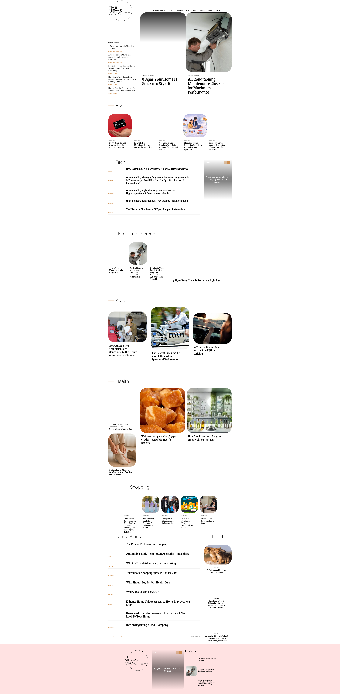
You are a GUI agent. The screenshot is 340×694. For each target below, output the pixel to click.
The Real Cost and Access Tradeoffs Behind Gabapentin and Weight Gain (120, 426)
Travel (110, 566)
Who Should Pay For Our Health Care (148, 582)
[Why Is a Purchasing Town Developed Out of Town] (189, 504)
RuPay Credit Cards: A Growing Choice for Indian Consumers (117, 145)
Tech (110, 172)
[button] (228, 11)
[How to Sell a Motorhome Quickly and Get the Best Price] (145, 125)
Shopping (165, 516)
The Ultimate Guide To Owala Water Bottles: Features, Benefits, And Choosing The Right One (130, 525)
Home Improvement (115, 51)
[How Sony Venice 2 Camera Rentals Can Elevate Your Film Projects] (220, 125)
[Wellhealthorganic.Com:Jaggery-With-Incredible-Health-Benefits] (162, 410)
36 (133, 636)
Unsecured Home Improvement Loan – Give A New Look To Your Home (156, 614)
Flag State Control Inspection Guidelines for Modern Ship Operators (193, 146)
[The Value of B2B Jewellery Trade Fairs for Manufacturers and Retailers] (170, 125)
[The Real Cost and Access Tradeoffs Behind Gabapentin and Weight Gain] (122, 404)
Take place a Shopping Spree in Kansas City (168, 521)
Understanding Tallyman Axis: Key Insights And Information (157, 200)
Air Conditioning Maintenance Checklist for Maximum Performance (120, 57)
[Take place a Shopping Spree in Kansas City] (170, 504)
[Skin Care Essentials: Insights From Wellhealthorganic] (209, 410)
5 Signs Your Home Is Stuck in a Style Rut (159, 81)
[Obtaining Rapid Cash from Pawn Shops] (208, 504)
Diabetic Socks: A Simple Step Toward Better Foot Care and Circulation (120, 472)
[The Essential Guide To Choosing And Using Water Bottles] (151, 504)
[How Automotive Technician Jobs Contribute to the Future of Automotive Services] (127, 326)
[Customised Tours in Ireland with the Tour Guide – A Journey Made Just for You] (218, 621)
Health (110, 585)
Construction (112, 73)
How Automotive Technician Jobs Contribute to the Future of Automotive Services (123, 350)
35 (129, 636)
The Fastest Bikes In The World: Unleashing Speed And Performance (166, 356)
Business (112, 140)
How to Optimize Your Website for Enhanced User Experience (157, 168)
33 (121, 636)
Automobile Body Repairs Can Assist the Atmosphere (157, 553)
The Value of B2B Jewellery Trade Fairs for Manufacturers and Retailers (168, 146)
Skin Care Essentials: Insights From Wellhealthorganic (204, 438)
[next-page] (228, 162)
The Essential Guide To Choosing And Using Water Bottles (148, 523)
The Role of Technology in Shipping (146, 544)
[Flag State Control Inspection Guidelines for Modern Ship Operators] (195, 125)
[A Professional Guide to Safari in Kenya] (218, 555)
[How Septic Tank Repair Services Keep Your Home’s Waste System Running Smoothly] (158, 253)
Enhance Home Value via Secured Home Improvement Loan (158, 603)
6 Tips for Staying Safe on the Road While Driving (207, 350)
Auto (110, 556)
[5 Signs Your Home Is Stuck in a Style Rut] (163, 42)
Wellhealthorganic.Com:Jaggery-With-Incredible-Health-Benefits (158, 439)
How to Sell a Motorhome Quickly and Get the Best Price (142, 145)
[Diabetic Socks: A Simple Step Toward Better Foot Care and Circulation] (122, 450)
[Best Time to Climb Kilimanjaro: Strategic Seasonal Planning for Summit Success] (218, 585)
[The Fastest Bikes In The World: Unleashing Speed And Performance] (170, 328)
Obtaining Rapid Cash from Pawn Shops (207, 521)
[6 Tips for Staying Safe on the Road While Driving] (212, 328)
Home (110, 604)
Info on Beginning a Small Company (147, 624)
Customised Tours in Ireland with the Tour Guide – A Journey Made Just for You (216, 638)
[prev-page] (225, 162)
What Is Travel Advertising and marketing (151, 563)
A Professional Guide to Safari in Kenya (216, 571)
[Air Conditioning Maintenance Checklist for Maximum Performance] (209, 42)
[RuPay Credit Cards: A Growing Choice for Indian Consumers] (120, 125)
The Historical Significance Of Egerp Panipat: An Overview (155, 209)
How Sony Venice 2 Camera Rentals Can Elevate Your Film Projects (217, 146)
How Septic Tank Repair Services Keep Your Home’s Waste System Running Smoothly (122, 79)
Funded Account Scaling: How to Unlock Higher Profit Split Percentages (121, 68)
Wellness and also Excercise (142, 591)
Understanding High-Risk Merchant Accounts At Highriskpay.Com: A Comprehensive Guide (151, 191)
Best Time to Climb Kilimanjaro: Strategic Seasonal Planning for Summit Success (216, 604)
